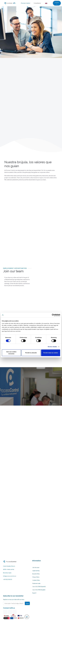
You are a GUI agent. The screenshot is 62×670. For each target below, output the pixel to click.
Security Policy (36, 573)
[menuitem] (27, 3)
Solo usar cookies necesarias (11, 352)
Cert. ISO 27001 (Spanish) (39, 586)
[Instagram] (15, 612)
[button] (27, 603)
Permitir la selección (31, 352)
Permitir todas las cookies (50, 352)
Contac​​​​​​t (57, 3)
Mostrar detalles (52, 346)
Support (34, 593)
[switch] (23, 340)
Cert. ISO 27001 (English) (38, 589)
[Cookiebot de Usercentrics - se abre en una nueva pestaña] (53, 315)
